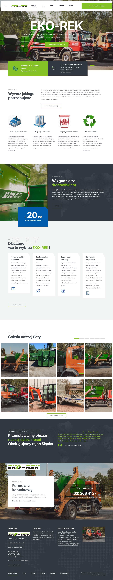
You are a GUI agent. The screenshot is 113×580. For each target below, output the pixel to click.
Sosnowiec (65, 441)
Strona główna (34, 6)
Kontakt (71, 5)
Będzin (85, 432)
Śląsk (59, 441)
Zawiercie (83, 441)
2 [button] (81, 338)
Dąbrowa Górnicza (76, 434)
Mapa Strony (64, 573)
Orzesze (60, 438)
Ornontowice (96, 436)
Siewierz (98, 438)
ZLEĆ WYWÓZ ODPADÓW (96, 6)
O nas (44, 6)
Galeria (61, 5)
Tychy (72, 441)
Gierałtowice (86, 434)
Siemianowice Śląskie (88, 438)
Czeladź (66, 434)
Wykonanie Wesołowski (98, 575)
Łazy (81, 436)
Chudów (60, 434)
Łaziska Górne (74, 436)
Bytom (90, 432)
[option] (56, 35)
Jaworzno (99, 434)
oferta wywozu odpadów (56, 44)
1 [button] (92, 65)
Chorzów (96, 432)
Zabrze (76, 441)
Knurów (66, 436)
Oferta (52, 5)
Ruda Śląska (77, 438)
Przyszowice (68, 438)
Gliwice (93, 434)
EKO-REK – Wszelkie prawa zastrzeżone (92, 573)
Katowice (61, 436)
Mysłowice (87, 436)
